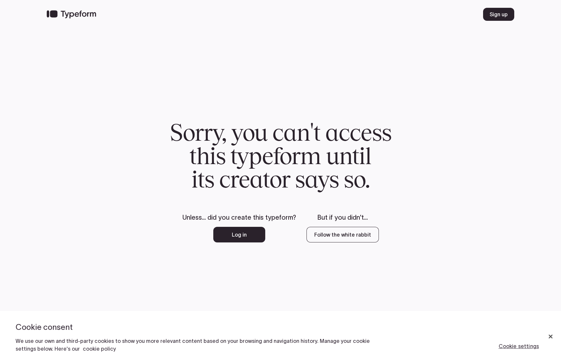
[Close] (550, 337)
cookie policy (99, 349)
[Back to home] (71, 14)
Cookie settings (519, 346)
